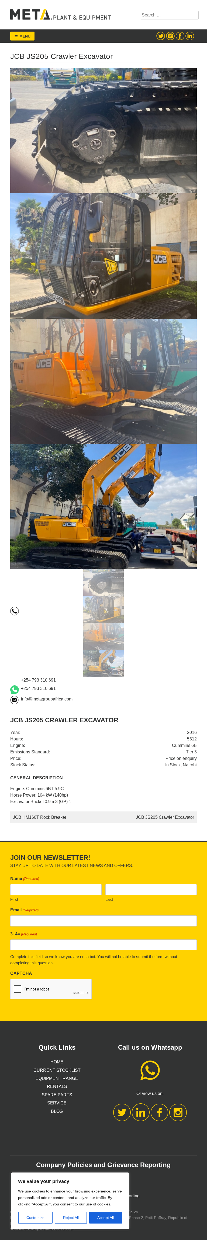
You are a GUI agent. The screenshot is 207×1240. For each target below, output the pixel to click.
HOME (56, 1062)
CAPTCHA (21, 973)
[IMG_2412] (103, 609)
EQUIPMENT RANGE (57, 1078)
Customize (35, 1217)
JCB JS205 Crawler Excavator (165, 817)
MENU (24, 36)
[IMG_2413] (103, 582)
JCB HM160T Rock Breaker (39, 817)
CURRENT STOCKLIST (57, 1070)
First (14, 899)
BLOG (57, 1111)
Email (24, 910)
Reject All (71, 1217)
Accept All (105, 1217)
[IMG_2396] (103, 663)
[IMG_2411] (103, 636)
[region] (70, 1200)
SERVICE (57, 1103)
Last (109, 899)
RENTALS (57, 1086)
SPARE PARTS (57, 1095)
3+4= (23, 934)
